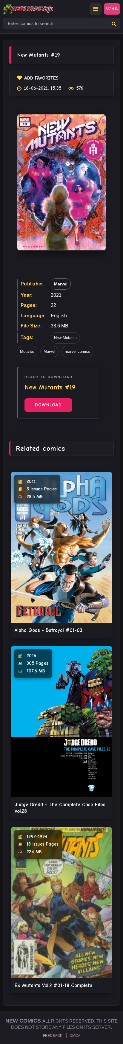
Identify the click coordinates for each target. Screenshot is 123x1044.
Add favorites (41, 78)
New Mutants (65, 337)
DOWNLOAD (48, 405)
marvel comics (77, 351)
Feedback (52, 1036)
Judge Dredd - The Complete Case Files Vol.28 (60, 808)
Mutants (27, 351)
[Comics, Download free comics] (39, 9)
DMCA (75, 1036)
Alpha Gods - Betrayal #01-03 (48, 630)
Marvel (60, 284)
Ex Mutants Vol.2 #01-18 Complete (53, 985)
